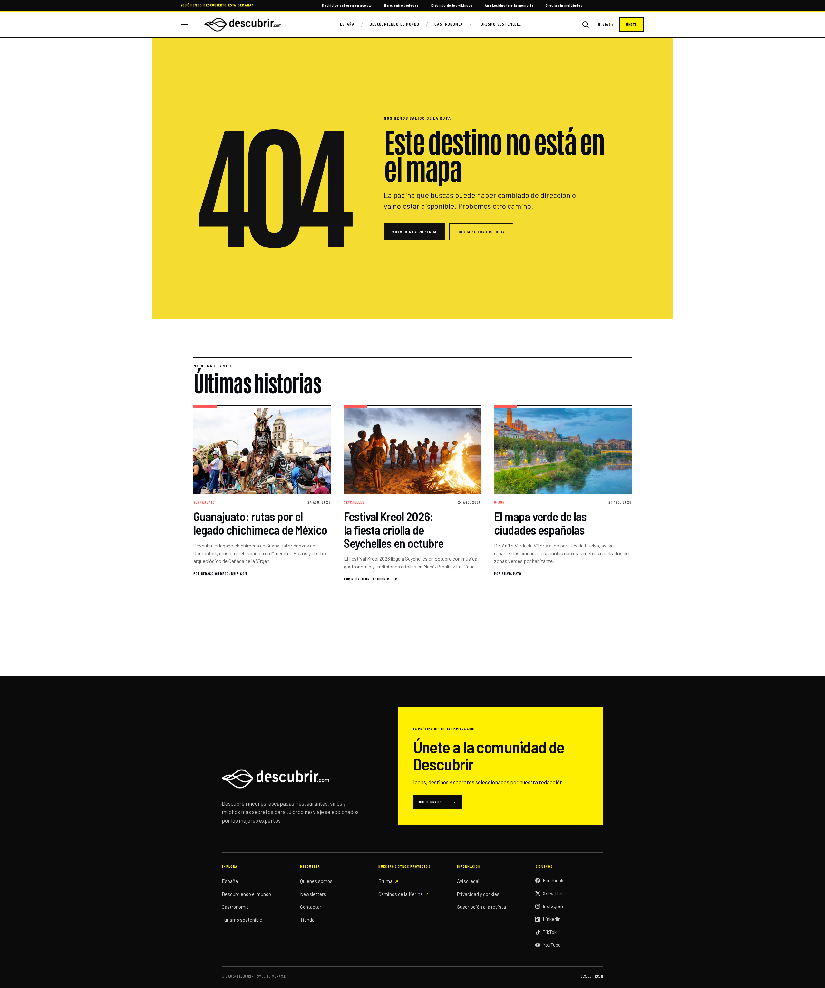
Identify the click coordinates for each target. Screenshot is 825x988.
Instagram (554, 906)
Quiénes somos (316, 881)
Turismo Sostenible (499, 24)
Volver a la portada (414, 231)
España (347, 24)
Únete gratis (437, 801)
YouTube (552, 945)
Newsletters (313, 894)
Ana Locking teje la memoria (509, 5)
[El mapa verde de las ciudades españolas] (563, 494)
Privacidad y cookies (478, 894)
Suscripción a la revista (481, 907)
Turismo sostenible (242, 920)
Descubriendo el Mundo (394, 24)
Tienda (307, 920)
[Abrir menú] (188, 24)
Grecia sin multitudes (564, 5)
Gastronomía (448, 24)
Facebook (553, 880)
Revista (605, 24)
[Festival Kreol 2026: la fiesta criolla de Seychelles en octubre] (412, 494)
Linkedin (552, 919)
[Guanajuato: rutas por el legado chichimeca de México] (262, 494)
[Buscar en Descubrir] (585, 24)
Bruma (385, 881)
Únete (631, 24)
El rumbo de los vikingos (452, 5)
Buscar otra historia (481, 231)
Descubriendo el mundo (246, 894)
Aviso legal (468, 881)
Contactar (310, 907)
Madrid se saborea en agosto (347, 5)
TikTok (550, 932)
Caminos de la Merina (400, 894)
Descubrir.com (591, 976)
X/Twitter (553, 893)
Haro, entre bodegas (401, 5)
